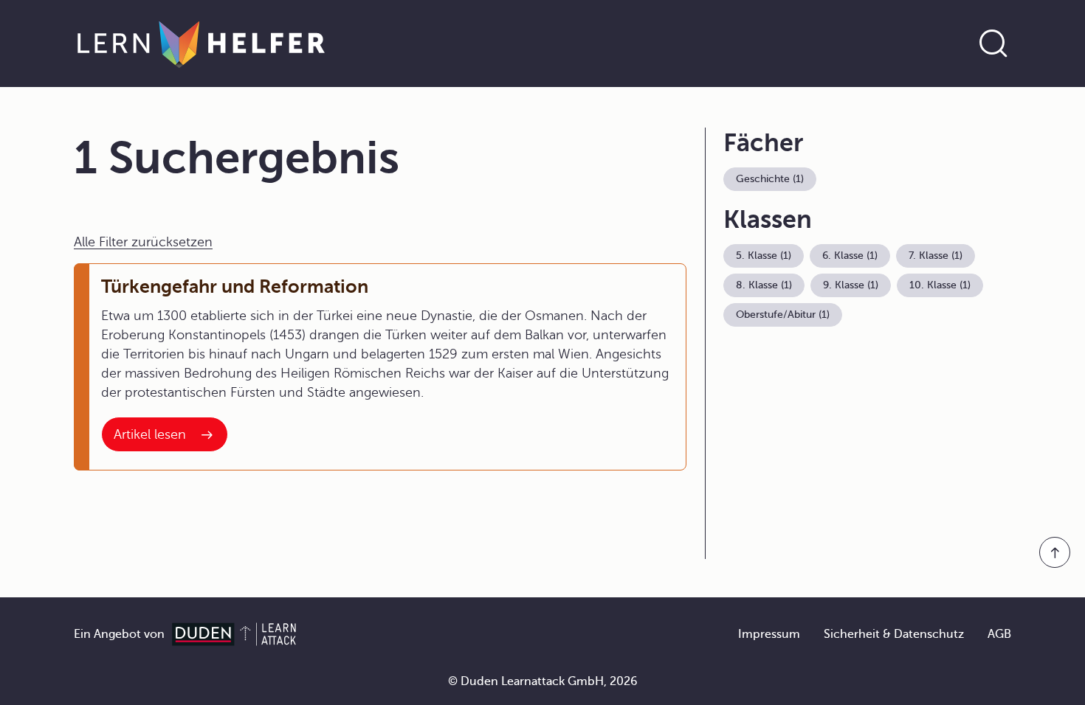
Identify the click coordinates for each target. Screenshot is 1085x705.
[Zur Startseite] (201, 43)
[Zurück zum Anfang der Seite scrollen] (1054, 552)
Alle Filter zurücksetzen (143, 242)
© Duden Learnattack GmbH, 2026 (543, 681)
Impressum (769, 634)
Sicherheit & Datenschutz (894, 634)
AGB (999, 634)
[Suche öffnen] (993, 43)
